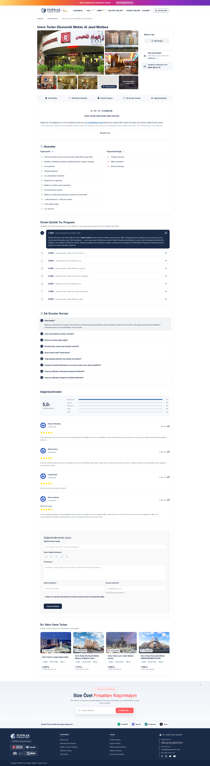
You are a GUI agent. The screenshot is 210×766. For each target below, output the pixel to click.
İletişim (145, 10)
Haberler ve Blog (65, 751)
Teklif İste (153, 58)
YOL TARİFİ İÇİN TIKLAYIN (172, 735)
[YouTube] (174, 756)
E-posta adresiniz (113, 583)
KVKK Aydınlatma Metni (118, 747)
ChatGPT (124, 724)
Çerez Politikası (115, 743)
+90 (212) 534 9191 (172, 743)
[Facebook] (162, 756)
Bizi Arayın (158, 41)
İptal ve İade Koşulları (117, 754)
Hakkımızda (64, 740)
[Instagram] (166, 756)
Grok (165, 724)
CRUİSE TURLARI (133, 10)
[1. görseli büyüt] (70, 52)
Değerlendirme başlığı (52, 541)
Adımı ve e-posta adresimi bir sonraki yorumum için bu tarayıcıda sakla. (75, 596)
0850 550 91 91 (154, 67)
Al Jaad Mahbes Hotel (87, 128)
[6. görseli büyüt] (87, 82)
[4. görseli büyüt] (47, 82)
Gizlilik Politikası (115, 740)
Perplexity (152, 724)
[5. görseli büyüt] (67, 82)
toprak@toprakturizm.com (170, 750)
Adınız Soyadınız (50, 583)
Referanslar (64, 754)
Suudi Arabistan (53, 18)
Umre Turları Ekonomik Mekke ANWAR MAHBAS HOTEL (153, 657)
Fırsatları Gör (124, 710)
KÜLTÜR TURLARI (115, 10)
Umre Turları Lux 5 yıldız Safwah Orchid (120, 657)
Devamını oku (105, 133)
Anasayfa (40, 18)
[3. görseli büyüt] (121, 64)
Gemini (138, 724)
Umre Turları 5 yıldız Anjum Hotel (55, 657)
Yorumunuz (48, 562)
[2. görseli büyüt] (121, 41)
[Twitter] (170, 756)
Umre (100, 10)
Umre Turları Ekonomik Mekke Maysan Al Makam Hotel (87, 657)
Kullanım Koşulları (116, 751)
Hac (90, 10)
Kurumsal (78, 10)
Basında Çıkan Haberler (68, 743)
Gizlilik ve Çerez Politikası (68, 747)
